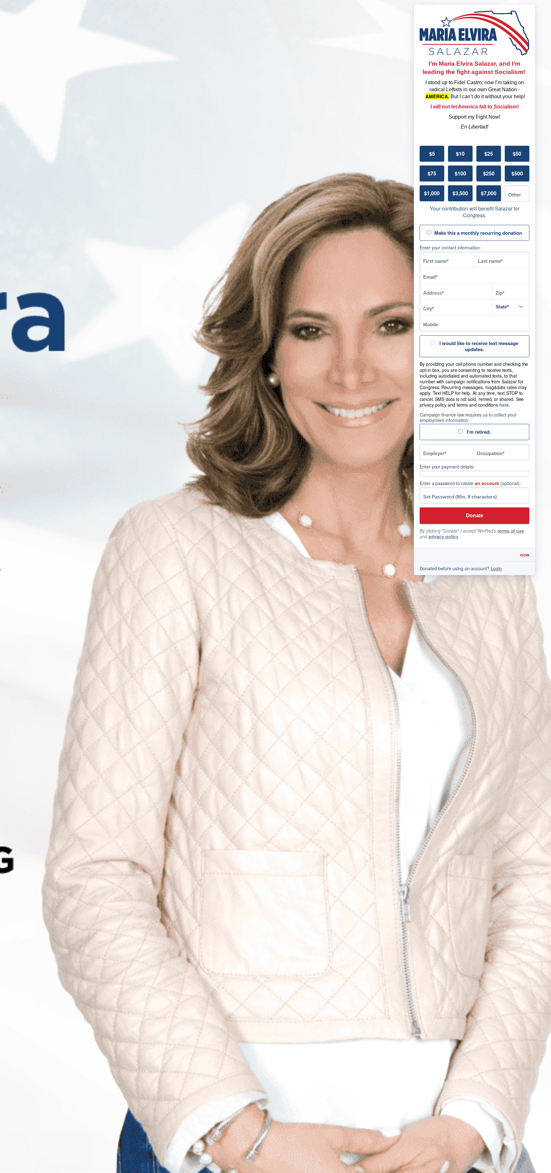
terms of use (510, 530)
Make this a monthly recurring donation (478, 232)
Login (496, 568)
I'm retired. (478, 431)
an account (487, 483)
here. (504, 405)
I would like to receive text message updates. (478, 346)
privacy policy (444, 536)
